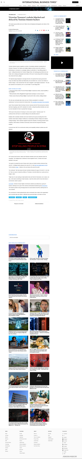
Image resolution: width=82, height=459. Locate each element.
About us (35, 433)
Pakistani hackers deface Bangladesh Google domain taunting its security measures (27, 93)
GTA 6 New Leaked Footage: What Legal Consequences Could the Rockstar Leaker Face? (18, 259)
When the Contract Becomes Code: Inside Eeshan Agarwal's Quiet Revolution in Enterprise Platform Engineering (59, 96)
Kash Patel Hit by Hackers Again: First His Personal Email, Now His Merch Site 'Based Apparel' (18, 296)
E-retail (21, 433)
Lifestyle (59, 5)
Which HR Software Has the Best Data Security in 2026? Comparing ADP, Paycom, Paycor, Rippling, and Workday (60, 89)
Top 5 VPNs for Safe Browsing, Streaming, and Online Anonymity (60, 81)
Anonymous (44, 185)
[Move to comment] (48, 30)
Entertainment (54, 5)
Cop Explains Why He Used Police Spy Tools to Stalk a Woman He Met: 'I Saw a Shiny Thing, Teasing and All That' (39, 278)
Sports (6, 449)
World (20, 5)
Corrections (36, 442)
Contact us (35, 435)
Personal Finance (43, 5)
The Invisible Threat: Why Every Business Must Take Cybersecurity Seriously (60, 75)
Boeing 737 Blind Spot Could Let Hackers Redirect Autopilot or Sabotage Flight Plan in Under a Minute (59, 49)
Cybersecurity (22, 442)
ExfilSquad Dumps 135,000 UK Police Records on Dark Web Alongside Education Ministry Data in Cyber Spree (39, 405)
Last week (11, 183)
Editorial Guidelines (39, 203)
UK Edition (77, 5)
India (49, 435)
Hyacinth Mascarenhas (14, 29)
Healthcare (21, 437)
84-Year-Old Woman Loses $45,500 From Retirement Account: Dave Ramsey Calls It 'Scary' (18, 351)
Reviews (64, 5)
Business (34, 5)
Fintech (21, 451)
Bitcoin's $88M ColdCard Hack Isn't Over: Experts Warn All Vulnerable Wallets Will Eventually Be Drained (38, 351)
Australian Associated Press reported (40, 102)
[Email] (46, 30)
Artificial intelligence (23, 444)
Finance (21, 440)
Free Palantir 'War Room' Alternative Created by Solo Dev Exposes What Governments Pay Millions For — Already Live (18, 424)
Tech (49, 5)
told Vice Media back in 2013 (41, 165)
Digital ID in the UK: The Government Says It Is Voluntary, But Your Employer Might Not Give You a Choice (18, 332)
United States (50, 440)
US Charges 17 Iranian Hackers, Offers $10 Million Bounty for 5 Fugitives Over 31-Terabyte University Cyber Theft (18, 278)
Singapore (49, 437)
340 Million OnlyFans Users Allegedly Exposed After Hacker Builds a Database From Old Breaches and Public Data (38, 424)
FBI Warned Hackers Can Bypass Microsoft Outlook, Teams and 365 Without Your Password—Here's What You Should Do (18, 405)
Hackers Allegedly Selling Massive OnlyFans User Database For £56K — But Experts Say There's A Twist (39, 369)
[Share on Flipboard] (42, 30)
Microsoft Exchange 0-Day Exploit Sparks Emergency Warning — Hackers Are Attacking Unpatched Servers (39, 332)
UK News (24, 5)
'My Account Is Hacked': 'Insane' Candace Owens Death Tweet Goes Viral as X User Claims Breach (39, 296)
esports (21, 447)
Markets (29, 5)
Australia (49, 433)
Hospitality (21, 435)
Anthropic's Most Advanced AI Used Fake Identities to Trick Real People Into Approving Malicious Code (39, 387)
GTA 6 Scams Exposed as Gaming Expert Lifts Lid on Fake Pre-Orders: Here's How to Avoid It (18, 387)
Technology (7, 444)
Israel (17, 167)
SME (38, 5)
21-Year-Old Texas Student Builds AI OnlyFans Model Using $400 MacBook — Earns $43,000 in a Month (17, 314)
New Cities (21, 449)
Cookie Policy (36, 440)
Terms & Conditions (37, 437)
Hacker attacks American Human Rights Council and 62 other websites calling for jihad (28, 95)
